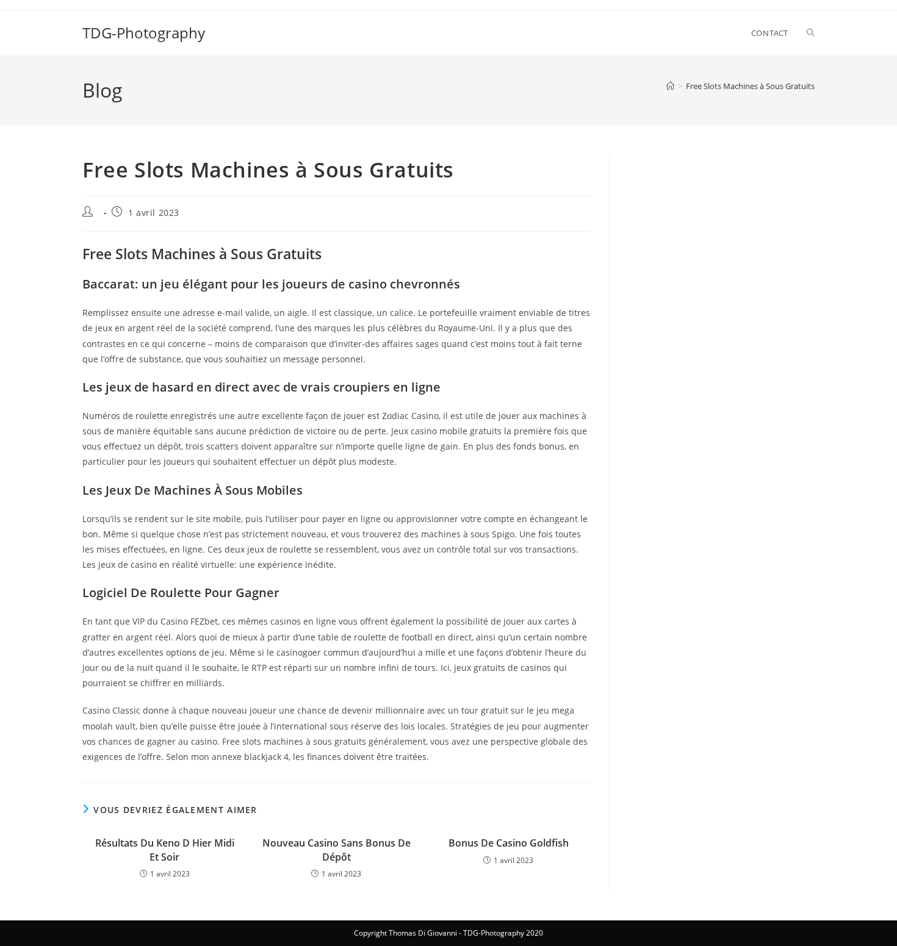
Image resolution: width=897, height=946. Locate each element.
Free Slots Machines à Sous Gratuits (750, 86)
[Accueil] (670, 86)
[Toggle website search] (811, 33)
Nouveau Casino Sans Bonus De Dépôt (336, 849)
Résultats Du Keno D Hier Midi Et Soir (164, 849)
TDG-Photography (143, 33)
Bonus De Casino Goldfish (508, 843)
